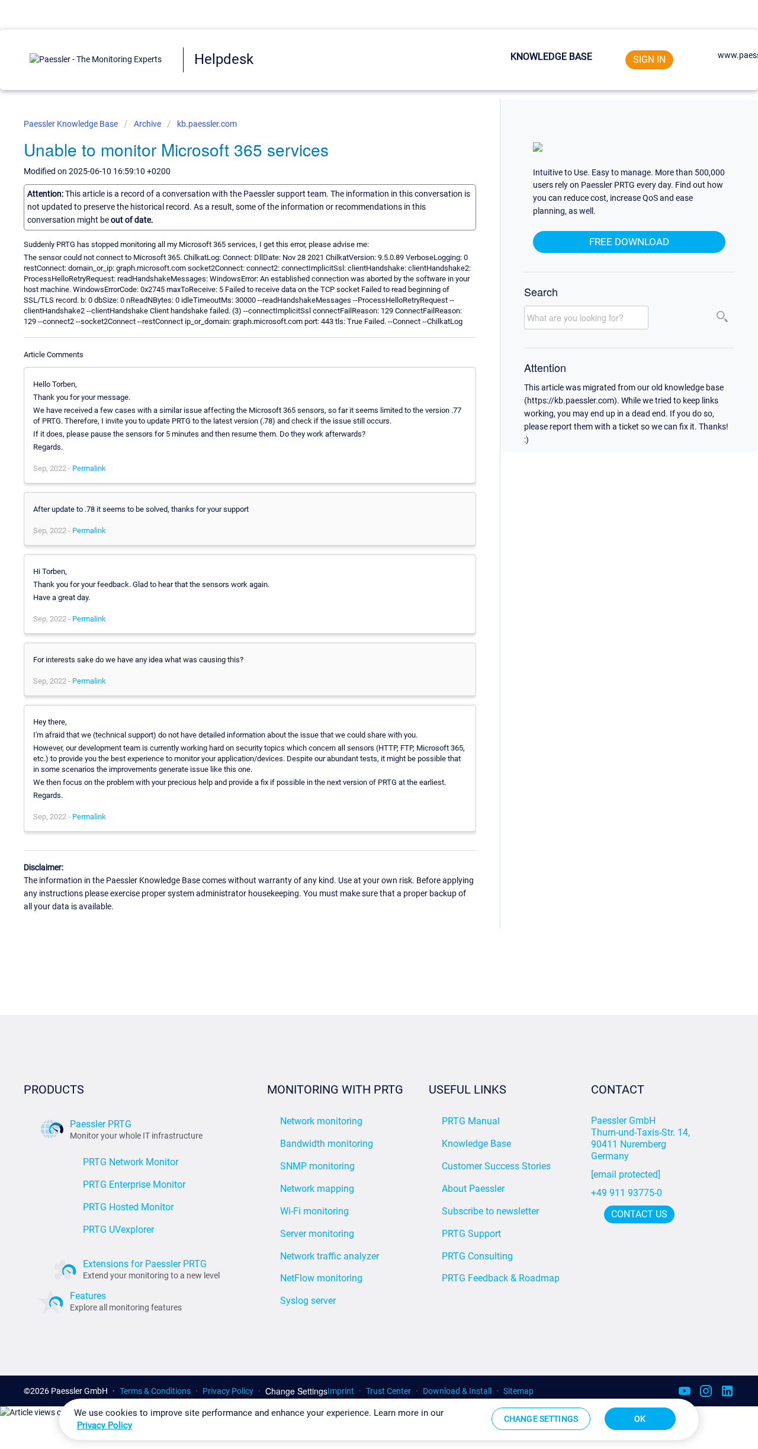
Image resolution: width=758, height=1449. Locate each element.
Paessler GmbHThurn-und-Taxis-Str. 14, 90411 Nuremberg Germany (641, 1138)
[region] (379, 1419)
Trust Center (388, 1391)
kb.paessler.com (207, 124)
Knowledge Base (551, 56)
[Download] (357, 584)
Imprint (340, 1391)
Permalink (89, 468)
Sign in (649, 59)
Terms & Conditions (155, 1391)
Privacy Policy (228, 1391)
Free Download (629, 242)
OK (639, 1419)
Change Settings (296, 1391)
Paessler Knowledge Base (72, 124)
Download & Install (457, 1391)
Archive (147, 124)
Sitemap (518, 1391)
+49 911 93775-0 (626, 1192)
